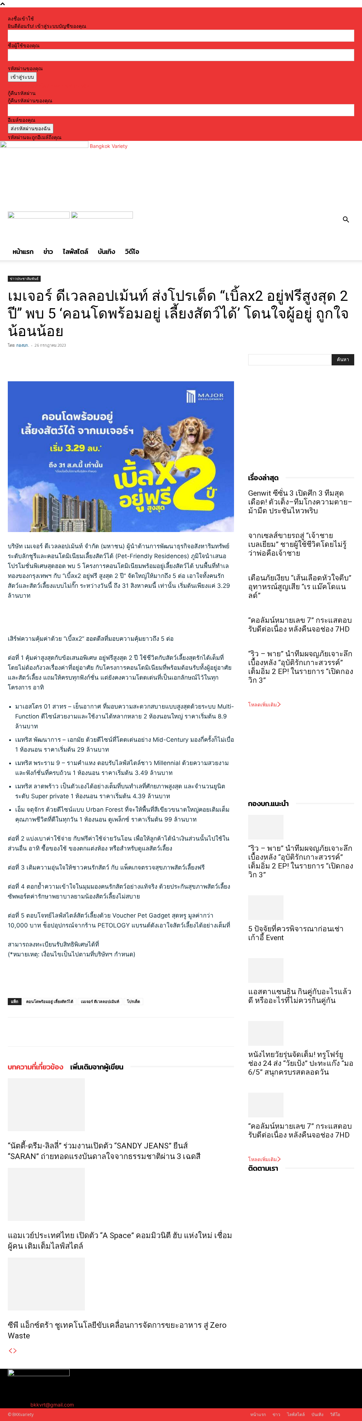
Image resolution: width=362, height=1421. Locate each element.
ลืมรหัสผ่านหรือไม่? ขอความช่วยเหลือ (48, 85)
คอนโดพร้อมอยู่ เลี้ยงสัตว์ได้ (49, 1001)
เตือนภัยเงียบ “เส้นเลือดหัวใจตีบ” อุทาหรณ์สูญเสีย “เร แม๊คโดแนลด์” (299, 587)
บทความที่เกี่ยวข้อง (35, 1067)
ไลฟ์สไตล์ (75, 251)
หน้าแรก (23, 251)
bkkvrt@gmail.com (52, 1405)
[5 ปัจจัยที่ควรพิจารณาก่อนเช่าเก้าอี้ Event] (301, 907)
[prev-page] (10, 1351)
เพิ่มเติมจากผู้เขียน (96, 1067)
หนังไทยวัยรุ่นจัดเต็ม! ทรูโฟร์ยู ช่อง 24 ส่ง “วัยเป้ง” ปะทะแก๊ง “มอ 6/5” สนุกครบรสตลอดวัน (301, 1063)
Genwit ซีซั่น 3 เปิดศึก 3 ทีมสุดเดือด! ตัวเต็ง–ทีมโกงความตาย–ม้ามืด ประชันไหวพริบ (300, 502)
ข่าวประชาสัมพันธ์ (24, 278)
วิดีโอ (132, 251)
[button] (345, 220)
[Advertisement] (90, 620)
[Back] (98, 11)
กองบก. (22, 345)
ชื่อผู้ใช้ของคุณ (24, 45)
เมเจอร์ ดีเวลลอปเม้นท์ (100, 1001)
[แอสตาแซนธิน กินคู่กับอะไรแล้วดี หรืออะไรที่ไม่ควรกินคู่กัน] (301, 970)
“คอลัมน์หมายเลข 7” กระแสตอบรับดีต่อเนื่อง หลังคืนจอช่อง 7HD (300, 624)
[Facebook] (15, 361)
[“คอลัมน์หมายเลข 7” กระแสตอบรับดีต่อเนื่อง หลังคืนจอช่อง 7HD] (301, 1105)
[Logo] (39, 216)
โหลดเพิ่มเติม (262, 704)
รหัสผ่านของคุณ (25, 68)
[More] (64, 361)
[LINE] (47, 361)
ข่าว (48, 251)
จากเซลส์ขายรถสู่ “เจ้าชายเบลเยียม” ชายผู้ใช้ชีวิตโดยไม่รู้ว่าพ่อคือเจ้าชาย (297, 544)
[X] (31, 361)
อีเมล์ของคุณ (21, 120)
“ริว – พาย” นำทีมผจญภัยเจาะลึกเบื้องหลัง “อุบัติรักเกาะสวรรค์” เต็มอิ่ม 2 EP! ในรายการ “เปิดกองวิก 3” (300, 667)
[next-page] (15, 1351)
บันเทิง (106, 251)
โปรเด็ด (133, 1001)
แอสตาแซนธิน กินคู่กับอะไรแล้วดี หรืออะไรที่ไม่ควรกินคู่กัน (299, 996)
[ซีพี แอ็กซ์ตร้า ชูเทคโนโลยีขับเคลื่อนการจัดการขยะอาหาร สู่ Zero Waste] (121, 1284)
